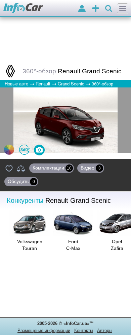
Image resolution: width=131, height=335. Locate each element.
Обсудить (21, 181)
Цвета (9, 149)
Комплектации (52, 168)
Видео (91, 168)
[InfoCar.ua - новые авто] (23, 8)
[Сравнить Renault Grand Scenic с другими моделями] (21, 168)
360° (24, 149)
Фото (39, 150)
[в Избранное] (9, 168)
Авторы (104, 330)
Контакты (83, 330)
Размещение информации (43, 330)
